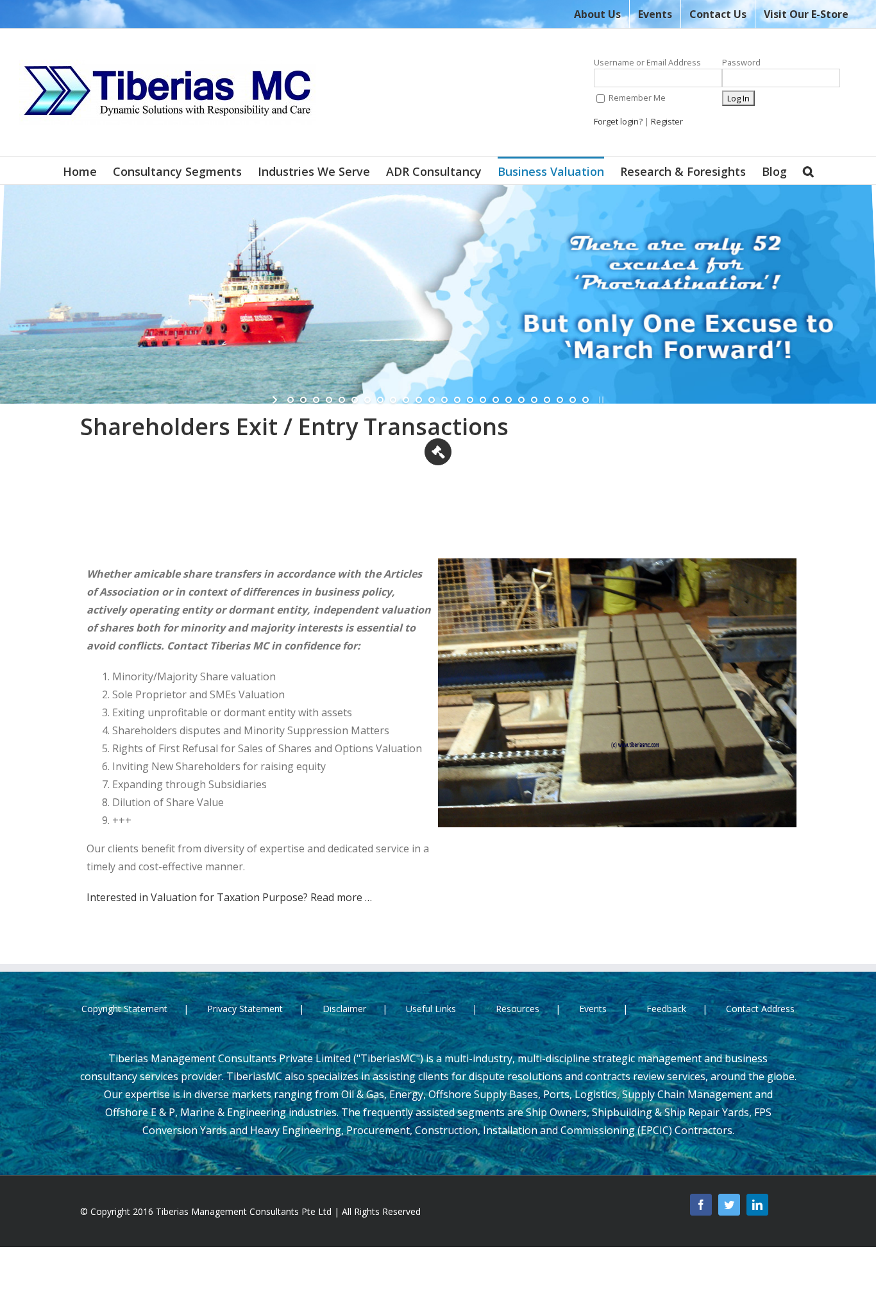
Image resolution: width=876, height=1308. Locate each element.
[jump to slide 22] (559, 399)
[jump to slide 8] (380, 399)
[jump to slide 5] (341, 399)
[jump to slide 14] (457, 399)
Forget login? (618, 121)
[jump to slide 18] (508, 399)
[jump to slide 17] (495, 399)
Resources (517, 1009)
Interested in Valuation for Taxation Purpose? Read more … (229, 897)
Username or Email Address (647, 62)
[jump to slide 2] (303, 399)
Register (667, 121)
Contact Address (760, 1009)
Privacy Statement (245, 1009)
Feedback (666, 1009)
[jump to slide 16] (482, 399)
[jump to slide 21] (547, 399)
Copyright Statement (124, 1009)
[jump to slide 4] (329, 399)
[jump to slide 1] (290, 399)
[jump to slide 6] (354, 399)
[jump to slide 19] (521, 399)
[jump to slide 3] (316, 399)
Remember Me (636, 97)
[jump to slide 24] (585, 399)
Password (741, 62)
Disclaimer (344, 1009)
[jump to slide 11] (418, 399)
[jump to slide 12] (431, 399)
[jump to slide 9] (393, 399)
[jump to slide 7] (367, 399)
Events (593, 1009)
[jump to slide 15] (470, 399)
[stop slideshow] (600, 399)
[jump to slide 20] (534, 399)
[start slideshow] (276, 399)
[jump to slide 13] (444, 399)
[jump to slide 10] (406, 399)
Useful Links (431, 1009)
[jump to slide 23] (572, 399)
